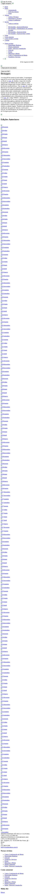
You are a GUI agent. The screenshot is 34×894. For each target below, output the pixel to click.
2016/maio (4, 559)
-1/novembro (4, 832)
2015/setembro (5, 587)
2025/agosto (4, 169)
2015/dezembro (5, 577)
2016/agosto (4, 548)
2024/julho (4, 215)
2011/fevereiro (5, 782)
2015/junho (4, 598)
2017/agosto (4, 506)
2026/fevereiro (5, 148)
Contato (7, 40)
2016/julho (4, 552)
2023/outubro (5, 247)
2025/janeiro (4, 194)
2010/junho (4, 811)
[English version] (5, 59)
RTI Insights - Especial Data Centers (19, 33)
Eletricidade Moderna (14, 45)
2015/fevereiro (5, 612)
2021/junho (4, 346)
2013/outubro (5, 669)
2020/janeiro (4, 403)
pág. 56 (6, 98)
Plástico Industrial (13, 47)
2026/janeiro (4, 152)
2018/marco (4, 481)
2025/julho (4, 173)
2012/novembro (5, 708)
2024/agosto (4, 212)
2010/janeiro (4, 828)
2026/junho (4, 134)
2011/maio (4, 772)
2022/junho (4, 304)
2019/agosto (4, 421)
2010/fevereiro (5, 825)
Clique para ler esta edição (9, 68)
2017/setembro (5, 502)
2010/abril (4, 818)
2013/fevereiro (5, 697)
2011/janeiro (4, 786)
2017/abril (4, 520)
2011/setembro (5, 758)
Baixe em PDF (6, 71)
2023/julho (4, 258)
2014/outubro (5, 626)
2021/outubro (5, 332)
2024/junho (4, 219)
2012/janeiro (4, 743)
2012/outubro (5, 711)
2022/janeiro (4, 322)
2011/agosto (4, 761)
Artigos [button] (7, 15)
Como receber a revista (11, 38)
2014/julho (4, 637)
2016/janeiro (4, 573)
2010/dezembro (5, 789)
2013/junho (4, 683)
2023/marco (4, 272)
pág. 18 (11, 81)
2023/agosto (4, 254)
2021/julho (4, 343)
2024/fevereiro (5, 233)
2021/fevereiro (5, 361)
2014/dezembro (5, 619)
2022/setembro (5, 293)
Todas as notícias (13, 23)
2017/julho (4, 509)
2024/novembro (5, 201)
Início (6, 7)
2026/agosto (4, 127)
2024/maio (4, 222)
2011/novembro (5, 750)
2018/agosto (4, 463)
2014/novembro (5, 623)
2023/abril (4, 268)
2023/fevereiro (5, 276)
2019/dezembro (5, 407)
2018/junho (4, 470)
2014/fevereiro (5, 655)
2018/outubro (5, 456)
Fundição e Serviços (14, 57)
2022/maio (4, 307)
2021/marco (4, 357)
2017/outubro (5, 499)
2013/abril (4, 690)
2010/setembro (5, 800)
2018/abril (4, 478)
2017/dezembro (5, 492)
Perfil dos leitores (13, 12)
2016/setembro (5, 545)
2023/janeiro (4, 279)
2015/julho (4, 595)
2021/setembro (5, 336)
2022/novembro (5, 286)
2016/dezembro (5, 534)
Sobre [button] (6, 8)
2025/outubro (5, 162)
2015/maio (4, 602)
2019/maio (4, 431)
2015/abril (4, 605)
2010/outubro (5, 796)
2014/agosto (4, 633)
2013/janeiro (4, 701)
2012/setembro (5, 715)
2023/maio (4, 265)
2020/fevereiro (5, 400)
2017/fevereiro (5, 527)
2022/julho (4, 300)
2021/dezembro (5, 325)
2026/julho (4, 130)
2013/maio (4, 687)
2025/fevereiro (5, 191)
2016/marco (4, 566)
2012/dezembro (5, 704)
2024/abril (4, 226)
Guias (6, 35)
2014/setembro (5, 630)
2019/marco (4, 439)
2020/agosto (4, 378)
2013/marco (4, 694)
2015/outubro (5, 584)
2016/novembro (5, 538)
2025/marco (4, 187)
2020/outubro (5, 371)
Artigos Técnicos (13, 17)
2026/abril (4, 141)
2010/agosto (4, 804)
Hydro (10, 52)
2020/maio (4, 389)
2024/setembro (5, 208)
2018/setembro (5, 460)
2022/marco (4, 315)
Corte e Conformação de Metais (17, 55)
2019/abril (4, 435)
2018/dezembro (5, 449)
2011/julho (4, 765)
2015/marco (4, 609)
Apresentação (12, 10)
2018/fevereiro (5, 485)
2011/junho (4, 768)
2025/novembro (5, 159)
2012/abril (4, 733)
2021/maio (4, 350)
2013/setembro (5, 672)
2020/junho (4, 385)
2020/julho (4, 382)
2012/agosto (4, 719)
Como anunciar (9, 37)
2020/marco (4, 396)
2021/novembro (5, 329)
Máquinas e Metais (14, 53)
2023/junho (4, 261)
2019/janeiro (4, 446)
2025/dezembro (5, 155)
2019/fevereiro (5, 442)
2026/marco (4, 144)
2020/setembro (5, 375)
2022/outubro (5, 290)
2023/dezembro (5, 240)
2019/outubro (5, 414)
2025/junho (4, 176)
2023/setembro (5, 251)
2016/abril (4, 563)
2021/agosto (4, 339)
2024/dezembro (5, 198)
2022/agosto (4, 297)
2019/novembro (5, 410)
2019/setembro (5, 417)
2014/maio (4, 644)
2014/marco (4, 651)
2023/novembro (5, 244)
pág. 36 (25, 86)
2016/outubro (5, 541)
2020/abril (4, 393)
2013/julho (4, 680)
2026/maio (4, 137)
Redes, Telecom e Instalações (17, 48)
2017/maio (4, 517)
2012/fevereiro (5, 740)
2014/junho (4, 641)
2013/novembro (5, 665)
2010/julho (4, 807)
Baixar (3, 892)
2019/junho (4, 428)
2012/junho (4, 726)
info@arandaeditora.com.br (9, 847)
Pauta (10, 13)
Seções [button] (7, 22)
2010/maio (4, 814)
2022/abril (4, 311)
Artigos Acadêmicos (14, 20)
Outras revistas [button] (9, 43)
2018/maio (4, 474)
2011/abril (4, 775)
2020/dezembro (5, 364)
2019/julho (4, 424)
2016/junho (4, 556)
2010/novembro (5, 793)
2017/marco (4, 524)
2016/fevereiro (5, 570)
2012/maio (4, 729)
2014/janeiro (4, 658)
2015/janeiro (4, 616)
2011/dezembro (5, 747)
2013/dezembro (5, 662)
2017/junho (4, 513)
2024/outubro (5, 205)
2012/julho (4, 722)
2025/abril (4, 183)
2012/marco (4, 736)
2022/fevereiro (5, 318)
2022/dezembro (5, 283)
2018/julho (4, 467)
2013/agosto (4, 676)
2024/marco (4, 230)
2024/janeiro (4, 237)
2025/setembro (5, 166)
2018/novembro (5, 453)
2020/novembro (5, 368)
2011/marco (4, 779)
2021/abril (4, 354)
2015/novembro (5, 580)
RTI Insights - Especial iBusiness (18, 27)
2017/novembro (5, 495)
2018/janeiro (4, 488)
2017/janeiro (4, 531)
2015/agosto (4, 591)
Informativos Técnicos (15, 18)
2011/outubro (5, 754)
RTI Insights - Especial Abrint (17, 32)
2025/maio (4, 180)
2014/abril (4, 648)
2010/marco (4, 821)
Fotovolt (10, 50)
